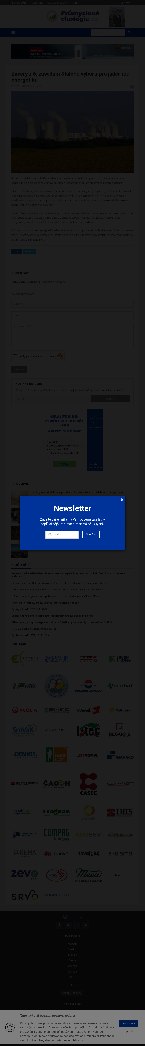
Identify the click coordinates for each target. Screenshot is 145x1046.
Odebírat (91, 534)
